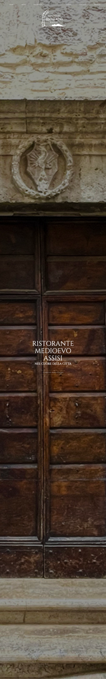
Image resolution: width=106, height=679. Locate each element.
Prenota (97, 4)
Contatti (82, 4)
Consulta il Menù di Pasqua (53, 372)
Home (11, 4)
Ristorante (38, 4)
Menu (24, 4)
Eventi (68, 4)
